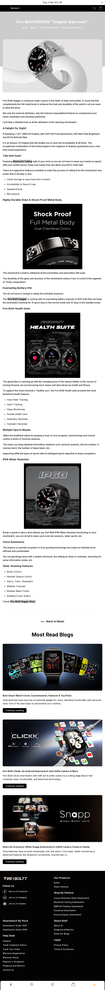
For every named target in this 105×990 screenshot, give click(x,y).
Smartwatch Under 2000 (15, 929)
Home (25, 27)
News (34, 27)
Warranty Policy (11, 957)
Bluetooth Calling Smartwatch (69, 902)
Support (7, 941)
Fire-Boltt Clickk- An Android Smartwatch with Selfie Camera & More (40, 771)
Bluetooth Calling (22, 161)
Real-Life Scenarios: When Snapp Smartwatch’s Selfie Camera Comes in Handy (46, 847)
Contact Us (8, 970)
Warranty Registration (14, 953)
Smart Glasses (61, 887)
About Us (58, 925)
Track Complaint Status (15, 945)
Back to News (55, 621)
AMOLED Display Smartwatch (68, 906)
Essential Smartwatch (65, 910)
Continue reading (15, 710)
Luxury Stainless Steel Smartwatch (71, 898)
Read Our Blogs (62, 934)
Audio (57, 882)
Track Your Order (11, 949)
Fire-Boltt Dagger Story (22, 601)
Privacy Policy (61, 945)
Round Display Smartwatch (67, 914)
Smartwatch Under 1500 (15, 925)
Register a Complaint (13, 961)
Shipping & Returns (63, 929)
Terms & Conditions (64, 949)
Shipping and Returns (14, 966)
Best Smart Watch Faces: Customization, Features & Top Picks (37, 695)
